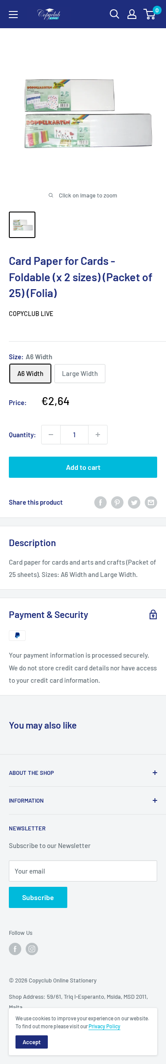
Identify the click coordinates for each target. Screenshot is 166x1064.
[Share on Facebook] (100, 502)
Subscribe (38, 897)
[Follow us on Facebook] (15, 949)
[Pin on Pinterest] (117, 502)
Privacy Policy (104, 1026)
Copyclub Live (31, 313)
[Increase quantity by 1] (98, 434)
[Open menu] (13, 14)
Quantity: (22, 435)
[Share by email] (151, 502)
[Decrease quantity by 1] (51, 434)
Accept (32, 1041)
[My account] (131, 14)
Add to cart (83, 467)
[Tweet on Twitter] (134, 502)
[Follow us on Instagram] (32, 949)
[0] (149, 14)
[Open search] (115, 14)
